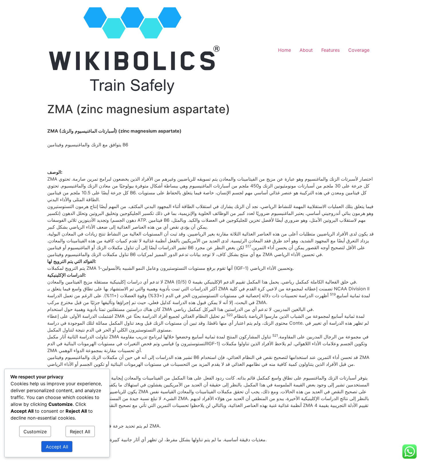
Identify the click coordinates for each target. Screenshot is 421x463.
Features (330, 50)
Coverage (358, 50)
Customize (35, 431)
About (306, 50)
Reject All (80, 431)
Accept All (57, 447)
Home (284, 50)
